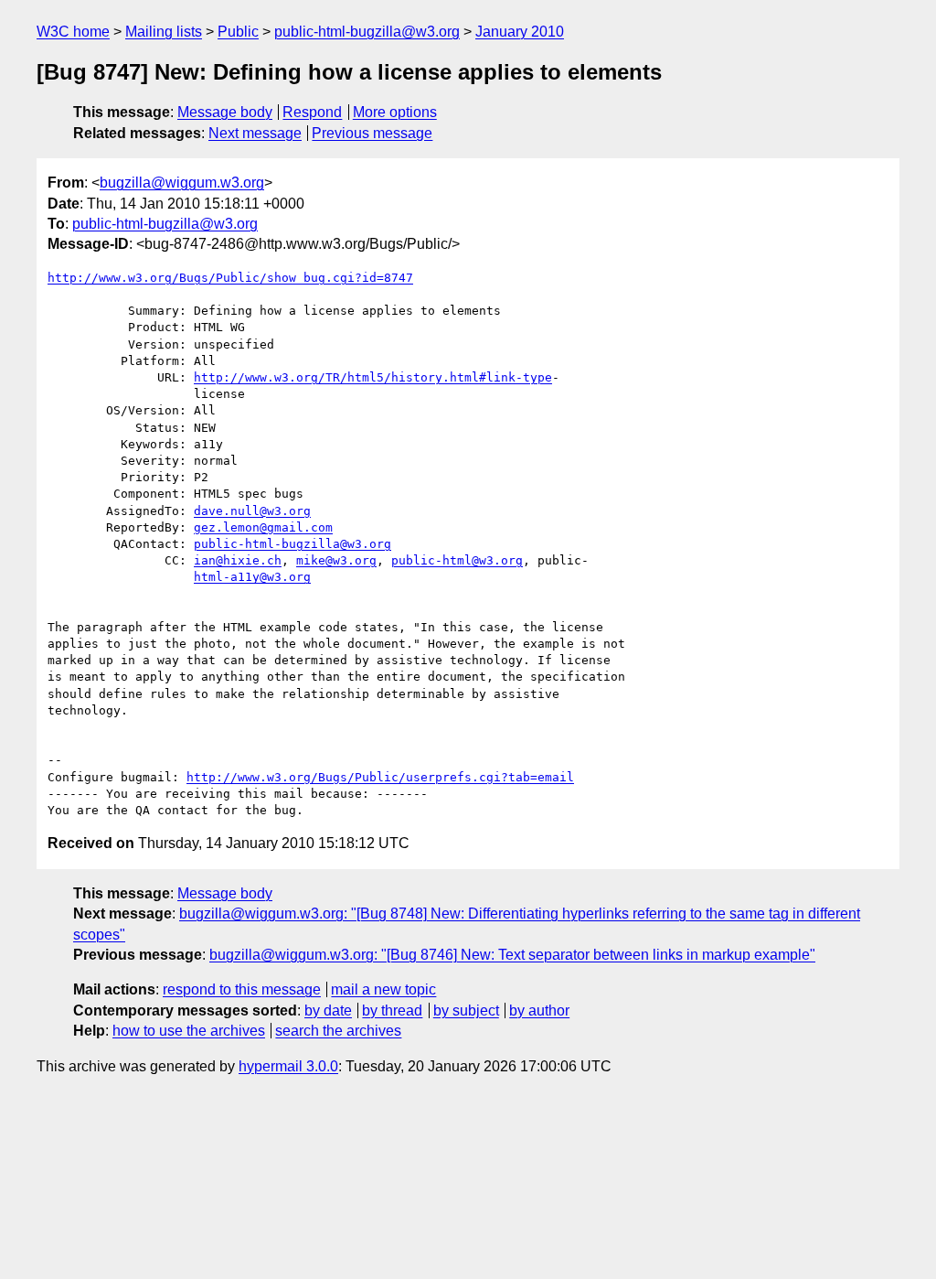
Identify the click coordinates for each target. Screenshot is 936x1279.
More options (395, 112)
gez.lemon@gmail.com (263, 527)
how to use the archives (188, 1030)
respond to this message (242, 989)
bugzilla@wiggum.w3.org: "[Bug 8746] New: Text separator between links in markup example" (512, 954)
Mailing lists (163, 31)
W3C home (73, 31)
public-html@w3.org (457, 560)
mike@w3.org (336, 560)
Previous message (372, 133)
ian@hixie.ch (238, 560)
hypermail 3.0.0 (288, 1066)
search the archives (338, 1030)
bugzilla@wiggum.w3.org (182, 182)
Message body (224, 112)
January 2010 (519, 31)
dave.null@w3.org (252, 511)
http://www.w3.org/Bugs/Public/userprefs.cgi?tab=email (380, 777)
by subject (466, 1010)
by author (539, 1010)
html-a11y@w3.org (252, 577)
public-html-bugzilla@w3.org (367, 31)
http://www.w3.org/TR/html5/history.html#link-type (373, 377)
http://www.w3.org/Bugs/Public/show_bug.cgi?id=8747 (230, 278)
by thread (392, 1010)
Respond (312, 112)
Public (238, 31)
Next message (255, 133)
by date (328, 1010)
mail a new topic (383, 989)
